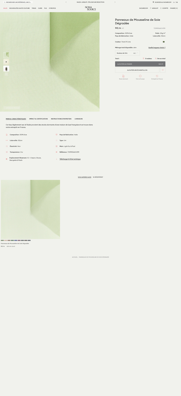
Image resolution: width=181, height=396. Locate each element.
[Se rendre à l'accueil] (90, 8)
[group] (6, 55)
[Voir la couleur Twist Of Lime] (2, 240)
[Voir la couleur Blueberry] (29, 240)
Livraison (79, 119)
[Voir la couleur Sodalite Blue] (15, 240)
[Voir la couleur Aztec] (9, 240)
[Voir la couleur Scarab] (22, 240)
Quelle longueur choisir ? (156, 47)
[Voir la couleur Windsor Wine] (19, 240)
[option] (50, 62)
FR (177, 2)
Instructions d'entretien (61, 119)
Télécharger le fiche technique (70, 159)
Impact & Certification (38, 119)
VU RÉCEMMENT (98, 177)
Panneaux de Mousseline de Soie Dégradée (94, 257)
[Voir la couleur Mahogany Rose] (5, 240)
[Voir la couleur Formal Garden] (12, 240)
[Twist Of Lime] (164, 41)
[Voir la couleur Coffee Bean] (25, 240)
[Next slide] (6, 74)
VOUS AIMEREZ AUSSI (84, 177)
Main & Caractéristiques (16, 119)
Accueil (75, 257)
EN (174, 2)
